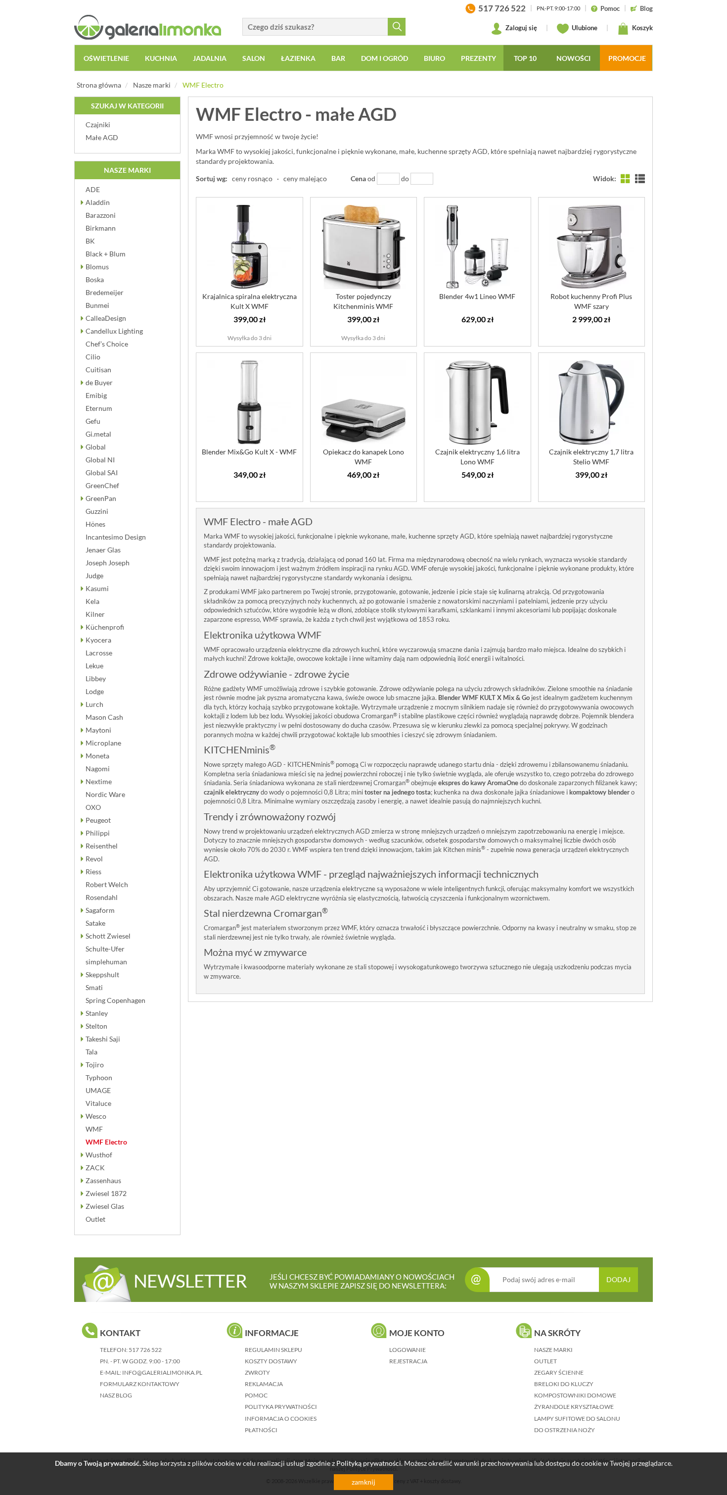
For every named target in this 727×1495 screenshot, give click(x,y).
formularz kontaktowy (140, 1384)
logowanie (407, 1349)
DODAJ (618, 1279)
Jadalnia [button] (210, 58)
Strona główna (99, 85)
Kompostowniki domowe (575, 1395)
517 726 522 (145, 1349)
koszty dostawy (271, 1361)
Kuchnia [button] (161, 58)
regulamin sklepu (273, 1349)
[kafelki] (626, 178)
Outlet (545, 1361)
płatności (261, 1430)
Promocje (627, 58)
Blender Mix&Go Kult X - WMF (249, 452)
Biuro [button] (434, 58)
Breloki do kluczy (563, 1384)
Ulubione (583, 28)
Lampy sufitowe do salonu (577, 1418)
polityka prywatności (281, 1406)
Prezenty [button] (478, 58)
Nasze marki (152, 85)
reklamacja (264, 1384)
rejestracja (408, 1361)
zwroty (257, 1372)
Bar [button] (338, 58)
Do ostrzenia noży (564, 1430)
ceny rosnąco (252, 178)
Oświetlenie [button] (106, 58)
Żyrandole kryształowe (574, 1406)
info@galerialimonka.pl (162, 1372)
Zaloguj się (520, 28)
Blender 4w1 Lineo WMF (477, 296)
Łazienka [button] (298, 58)
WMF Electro (203, 85)
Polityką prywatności (368, 1463)
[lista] (640, 178)
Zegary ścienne (559, 1372)
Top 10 (525, 58)
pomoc (256, 1395)
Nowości (573, 58)
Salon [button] (253, 58)
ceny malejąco (305, 178)
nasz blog (116, 1395)
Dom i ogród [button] (384, 58)
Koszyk (642, 28)
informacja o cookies (281, 1418)
